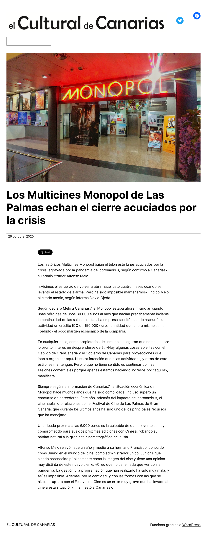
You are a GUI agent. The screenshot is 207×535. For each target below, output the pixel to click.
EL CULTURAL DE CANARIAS (30, 524)
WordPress (191, 525)
